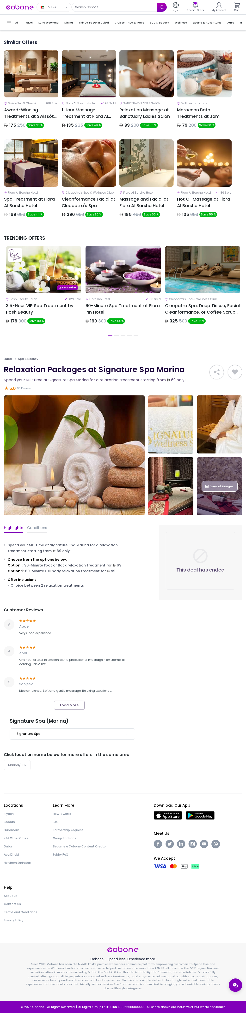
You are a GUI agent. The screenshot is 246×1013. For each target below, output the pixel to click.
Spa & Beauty (28, 359)
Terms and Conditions (20, 912)
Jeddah (9, 822)
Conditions (37, 527)
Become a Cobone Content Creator (80, 846)
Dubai (8, 359)
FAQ (56, 822)
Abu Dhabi (11, 854)
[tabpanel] (43, 289)
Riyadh (9, 814)
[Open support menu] (235, 985)
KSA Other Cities (16, 838)
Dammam (11, 830)
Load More (69, 705)
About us (10, 896)
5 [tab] (136, 335)
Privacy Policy (13, 920)
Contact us (12, 904)
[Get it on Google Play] (200, 815)
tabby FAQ (60, 854)
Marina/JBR (17, 765)
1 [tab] (110, 335)
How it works (62, 814)
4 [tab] (129, 335)
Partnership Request (68, 830)
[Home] (20, 7)
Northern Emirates (17, 863)
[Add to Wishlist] (235, 372)
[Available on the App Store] (168, 815)
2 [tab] (116, 335)
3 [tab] (123, 335)
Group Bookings (64, 838)
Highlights (13, 527)
